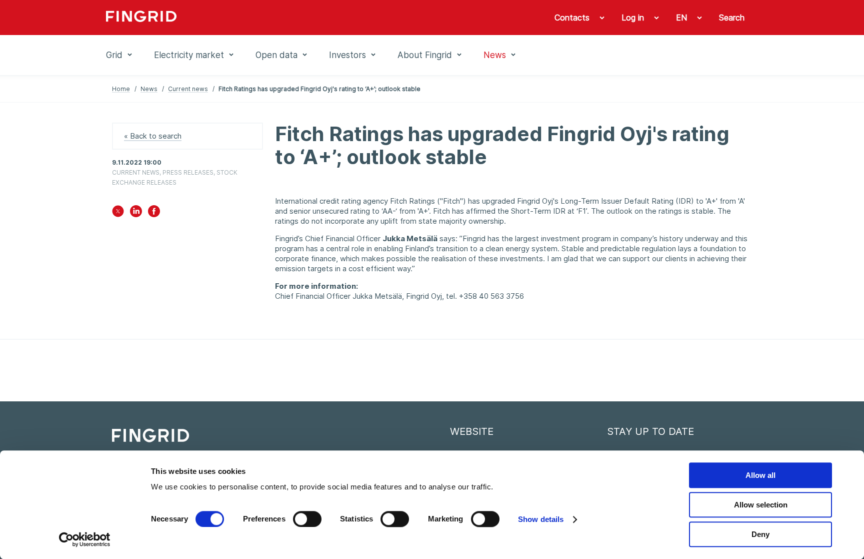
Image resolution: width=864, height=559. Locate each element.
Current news (188, 89)
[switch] (307, 519)
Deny (761, 534)
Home (121, 89)
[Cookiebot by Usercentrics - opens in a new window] (84, 539)
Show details (541, 519)
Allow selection (761, 504)
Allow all (761, 475)
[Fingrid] (242, 17)
